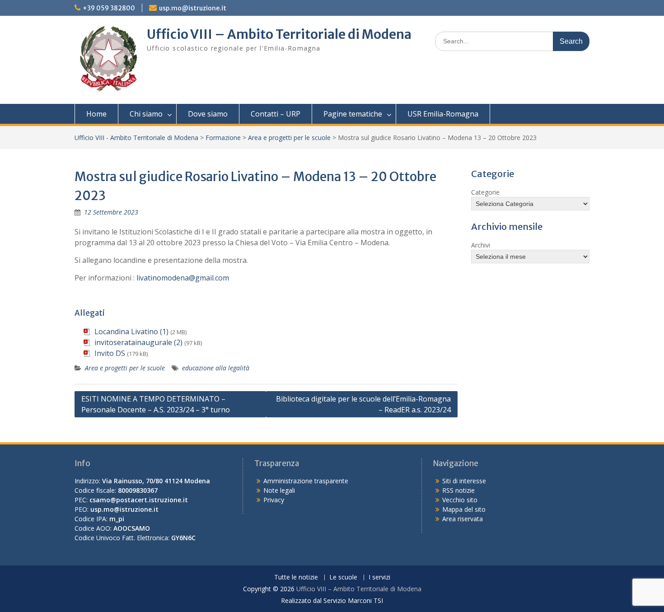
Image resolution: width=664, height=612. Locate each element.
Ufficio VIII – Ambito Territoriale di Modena (279, 34)
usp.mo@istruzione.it (192, 8)
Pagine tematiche (352, 114)
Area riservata (462, 518)
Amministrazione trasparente (305, 481)
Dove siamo (208, 114)
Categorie (485, 192)
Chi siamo (146, 114)
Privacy (273, 499)
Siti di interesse (464, 481)
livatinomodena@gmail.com (182, 278)
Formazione (223, 137)
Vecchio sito (459, 499)
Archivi (480, 245)
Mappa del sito (464, 509)
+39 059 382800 (109, 8)
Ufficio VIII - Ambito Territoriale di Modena (136, 137)
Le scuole (343, 577)
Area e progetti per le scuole (289, 137)
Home (96, 114)
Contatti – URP (275, 114)
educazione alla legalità (215, 368)
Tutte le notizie (296, 577)
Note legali (279, 490)
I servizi (379, 577)
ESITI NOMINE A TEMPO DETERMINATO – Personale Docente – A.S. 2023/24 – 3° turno (155, 404)
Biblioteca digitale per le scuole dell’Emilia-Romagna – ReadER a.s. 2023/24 (363, 404)
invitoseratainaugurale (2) (138, 342)
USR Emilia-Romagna (442, 114)
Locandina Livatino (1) (131, 331)
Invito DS (109, 353)
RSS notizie (458, 490)
